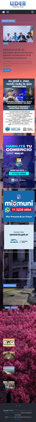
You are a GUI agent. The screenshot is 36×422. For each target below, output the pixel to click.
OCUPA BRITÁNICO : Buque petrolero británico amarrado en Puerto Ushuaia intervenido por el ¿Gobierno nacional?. (24, 372)
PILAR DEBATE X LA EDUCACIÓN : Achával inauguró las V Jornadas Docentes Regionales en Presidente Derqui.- (23, 386)
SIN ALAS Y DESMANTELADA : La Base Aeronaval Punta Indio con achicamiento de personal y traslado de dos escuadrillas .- (18, 317)
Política (6, 43)
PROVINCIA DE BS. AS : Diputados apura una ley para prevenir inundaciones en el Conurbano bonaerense (18, 53)
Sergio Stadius (17, 46)
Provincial (14, 307)
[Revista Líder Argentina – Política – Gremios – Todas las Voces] (3, 12)
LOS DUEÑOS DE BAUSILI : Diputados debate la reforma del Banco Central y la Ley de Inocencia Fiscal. (24, 343)
